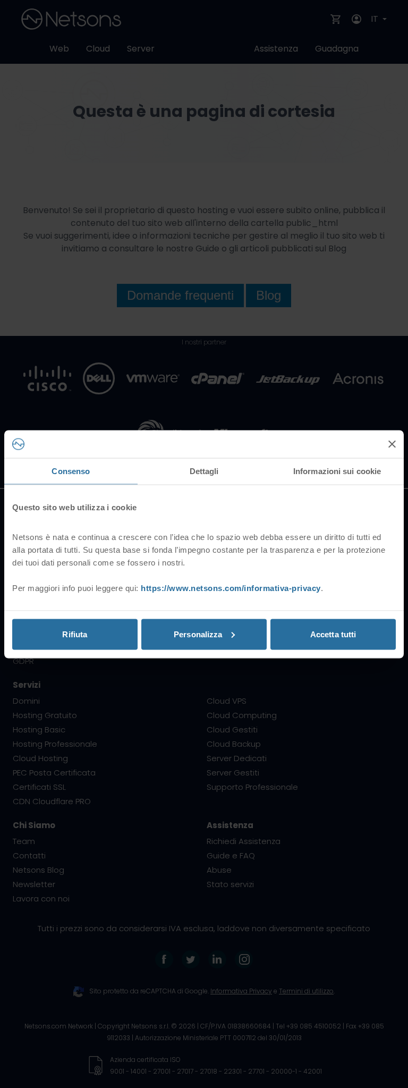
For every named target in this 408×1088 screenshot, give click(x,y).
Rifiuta (74, 633)
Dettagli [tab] (204, 471)
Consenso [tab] (71, 471)
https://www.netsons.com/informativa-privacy (231, 587)
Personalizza (198, 633)
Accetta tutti (333, 633)
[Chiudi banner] (392, 444)
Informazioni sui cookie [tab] (337, 471)
